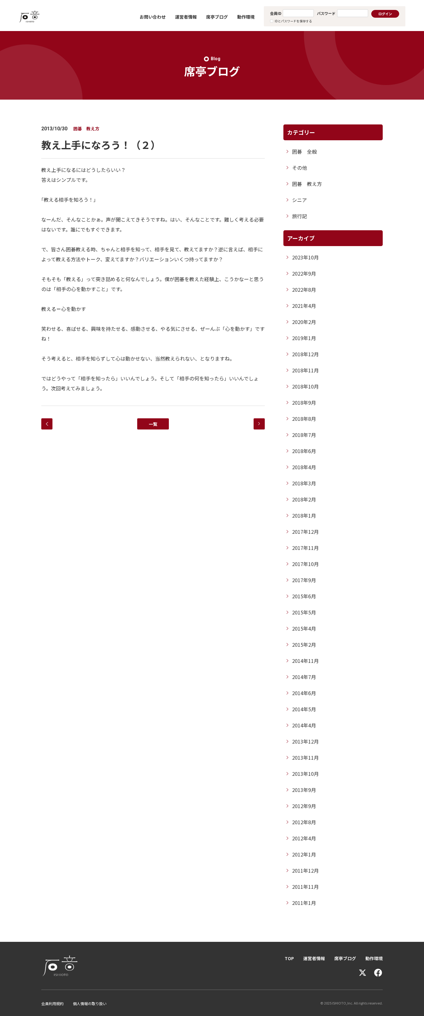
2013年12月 (305, 741)
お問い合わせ (153, 17)
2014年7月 (304, 677)
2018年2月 (304, 499)
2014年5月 (304, 709)
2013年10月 (305, 773)
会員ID (275, 13)
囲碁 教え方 (307, 183)
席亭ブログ (217, 17)
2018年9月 (304, 402)
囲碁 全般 (304, 151)
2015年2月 (304, 644)
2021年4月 (304, 305)
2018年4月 (304, 467)
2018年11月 (305, 370)
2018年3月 (304, 483)
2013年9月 (304, 789)
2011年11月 (305, 886)
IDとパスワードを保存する (293, 21)
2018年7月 (304, 434)
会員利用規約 (52, 1003)
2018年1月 (304, 515)
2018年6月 (304, 451)
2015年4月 (304, 628)
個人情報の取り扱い (89, 1003)
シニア (299, 200)
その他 (299, 167)
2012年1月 (304, 854)
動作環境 (246, 17)
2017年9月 (304, 580)
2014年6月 (304, 693)
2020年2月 (304, 322)
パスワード (326, 13)
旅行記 (299, 216)
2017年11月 (305, 547)
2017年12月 (305, 531)
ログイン (385, 13)
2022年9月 (304, 273)
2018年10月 (305, 386)
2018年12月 (305, 354)
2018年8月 (304, 418)
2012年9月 (304, 806)
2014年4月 (304, 725)
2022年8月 (304, 289)
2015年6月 (304, 596)
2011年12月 (305, 870)
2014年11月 (305, 660)
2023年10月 (305, 257)
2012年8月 (304, 822)
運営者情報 (186, 17)
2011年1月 (304, 902)
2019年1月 (304, 338)
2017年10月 (305, 564)
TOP (289, 958)
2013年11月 (305, 757)
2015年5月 (304, 612)
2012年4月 (304, 838)
